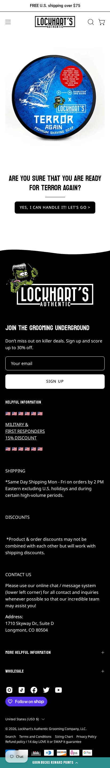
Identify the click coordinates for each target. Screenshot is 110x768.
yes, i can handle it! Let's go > (55, 207)
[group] (55, 6)
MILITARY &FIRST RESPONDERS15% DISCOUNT (25, 431)
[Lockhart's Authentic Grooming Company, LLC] (55, 22)
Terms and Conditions (35, 736)
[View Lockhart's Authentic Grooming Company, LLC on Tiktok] (22, 690)
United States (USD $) (22, 719)
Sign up (55, 381)
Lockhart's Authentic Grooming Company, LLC (52, 728)
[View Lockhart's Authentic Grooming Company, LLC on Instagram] (9, 690)
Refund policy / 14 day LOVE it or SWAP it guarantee (43, 741)
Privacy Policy (86, 736)
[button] (90, 22)
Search (10, 736)
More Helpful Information (28, 652)
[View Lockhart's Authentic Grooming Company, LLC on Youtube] (58, 690)
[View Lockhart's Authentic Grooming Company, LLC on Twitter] (46, 690)
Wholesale (14, 671)
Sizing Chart (64, 736)
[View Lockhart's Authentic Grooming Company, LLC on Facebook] (34, 690)
